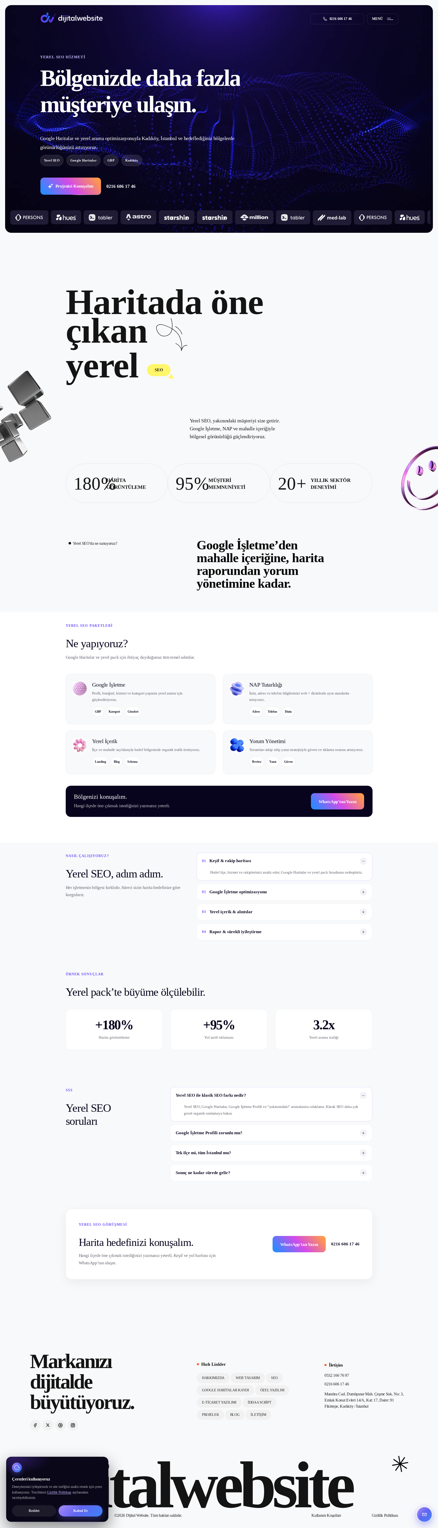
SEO (274, 1378)
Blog (235, 1415)
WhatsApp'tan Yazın (337, 801)
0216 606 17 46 (121, 186)
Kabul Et (80, 1511)
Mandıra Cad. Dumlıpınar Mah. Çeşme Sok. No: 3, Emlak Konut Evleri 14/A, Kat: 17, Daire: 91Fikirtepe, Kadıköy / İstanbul (363, 1400)
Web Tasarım (248, 1378)
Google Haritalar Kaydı (225, 1390)
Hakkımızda (213, 1378)
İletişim (258, 1415)
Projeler (210, 1415)
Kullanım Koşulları (326, 1515)
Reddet (34, 1511)
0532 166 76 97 (336, 1375)
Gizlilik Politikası (385, 1515)
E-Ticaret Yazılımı (219, 1402)
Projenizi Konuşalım (74, 186)
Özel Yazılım (272, 1390)
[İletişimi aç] (424, 1514)
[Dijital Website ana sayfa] (71, 17)
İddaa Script (260, 1402)
